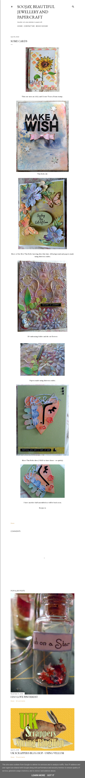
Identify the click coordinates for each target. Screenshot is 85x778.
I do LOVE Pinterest (24, 697)
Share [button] (12, 523)
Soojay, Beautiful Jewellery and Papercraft (36, 12)
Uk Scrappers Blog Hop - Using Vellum (37, 753)
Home (20, 26)
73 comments (20, 757)
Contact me (29, 26)
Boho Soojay (42, 26)
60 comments (20, 701)
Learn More (38, 775)
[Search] (73, 6)
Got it (50, 775)
